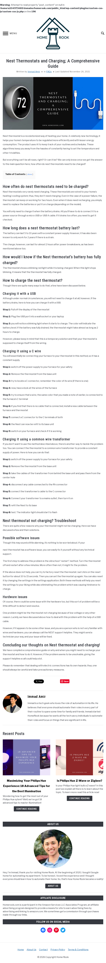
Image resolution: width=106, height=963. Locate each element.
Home (21, 949)
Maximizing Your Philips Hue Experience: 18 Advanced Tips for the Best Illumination (26, 786)
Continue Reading (26, 809)
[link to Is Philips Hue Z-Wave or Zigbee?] (79, 757)
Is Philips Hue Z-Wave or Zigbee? (79, 780)
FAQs (49, 71)
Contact (43, 949)
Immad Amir (34, 71)
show (29, 174)
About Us (53, 886)
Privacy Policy (58, 949)
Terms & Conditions (78, 949)
